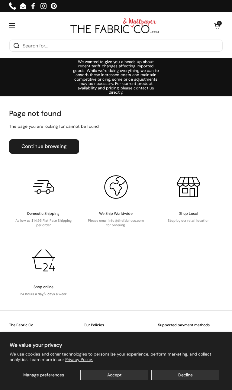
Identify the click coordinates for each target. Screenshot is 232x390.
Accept (114, 375)
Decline (185, 375)
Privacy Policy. (79, 359)
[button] (217, 26)
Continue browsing (44, 146)
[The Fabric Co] (114, 25)
